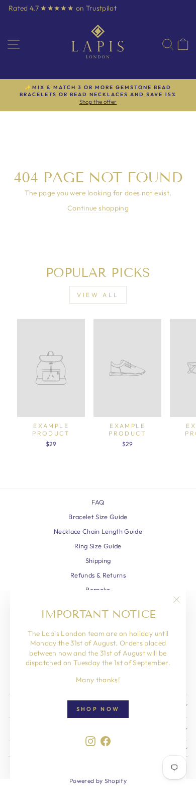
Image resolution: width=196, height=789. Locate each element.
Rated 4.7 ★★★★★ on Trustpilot (63, 8)
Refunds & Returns (98, 575)
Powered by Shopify (98, 780)
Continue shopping (98, 207)
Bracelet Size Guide (98, 517)
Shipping (98, 560)
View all (98, 295)
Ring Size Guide (97, 546)
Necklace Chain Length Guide (98, 531)
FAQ (97, 502)
